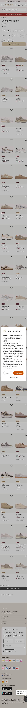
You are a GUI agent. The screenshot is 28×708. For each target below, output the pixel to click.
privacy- (18, 356)
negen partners (13, 335)
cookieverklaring (7, 358)
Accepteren (18, 373)
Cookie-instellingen (13, 377)
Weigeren (7, 373)
